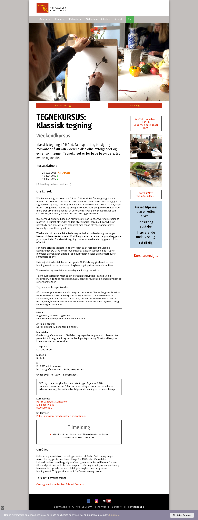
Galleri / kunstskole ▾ (98, 19)
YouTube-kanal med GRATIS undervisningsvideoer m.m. (146, 123)
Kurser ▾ (60, 19)
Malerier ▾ (44, 19)
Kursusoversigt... (146, 256)
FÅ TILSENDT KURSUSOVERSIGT (146, 194)
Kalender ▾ (75, 19)
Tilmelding (134, 105)
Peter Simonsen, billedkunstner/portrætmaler (61, 416)
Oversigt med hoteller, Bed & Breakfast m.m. (60, 484)
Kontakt (119, 19)
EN (129, 19)
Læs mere (114, 515)
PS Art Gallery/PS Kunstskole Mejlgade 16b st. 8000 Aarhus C (52, 404)
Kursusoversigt (63, 105)
